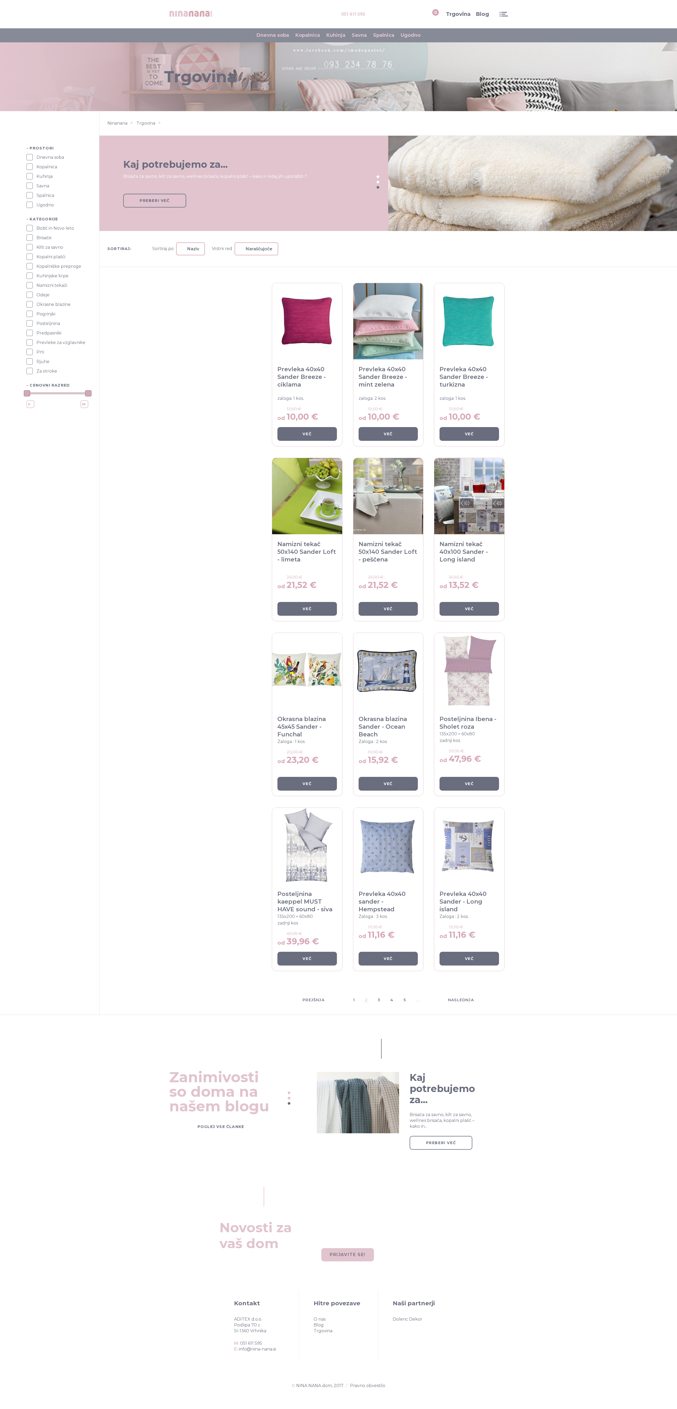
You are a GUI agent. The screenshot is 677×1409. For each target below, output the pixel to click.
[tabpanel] (388, 183)
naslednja (461, 1000)
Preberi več (155, 200)
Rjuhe (42, 361)
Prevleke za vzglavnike (60, 342)
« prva (268, 1000)
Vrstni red (222, 249)
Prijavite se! (347, 1254)
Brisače (44, 237)
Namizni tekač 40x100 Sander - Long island (464, 552)
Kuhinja (335, 35)
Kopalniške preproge (58, 266)
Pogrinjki (45, 313)
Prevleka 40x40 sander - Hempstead (382, 901)
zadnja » (507, 1000)
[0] (430, 14)
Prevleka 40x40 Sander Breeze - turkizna (464, 377)
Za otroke (46, 371)
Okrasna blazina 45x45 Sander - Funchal (301, 726)
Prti (40, 352)
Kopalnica (307, 35)
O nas (320, 1319)
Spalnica (383, 35)
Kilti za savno (49, 247)
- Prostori (40, 148)
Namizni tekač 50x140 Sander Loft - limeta (306, 552)
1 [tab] (378, 176)
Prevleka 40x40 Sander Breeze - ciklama (301, 377)
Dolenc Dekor (407, 1319)
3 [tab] (378, 187)
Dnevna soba (273, 35)
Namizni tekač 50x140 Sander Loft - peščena (388, 552)
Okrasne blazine (53, 304)
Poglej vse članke (221, 1126)
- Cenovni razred (48, 385)
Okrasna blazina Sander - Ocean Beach (383, 726)
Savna (359, 35)
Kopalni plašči (50, 256)
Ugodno (410, 35)
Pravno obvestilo (367, 1385)
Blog (482, 14)
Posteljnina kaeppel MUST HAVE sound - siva (304, 901)
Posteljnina (48, 323)
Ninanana (117, 123)
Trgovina (458, 14)
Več (307, 434)
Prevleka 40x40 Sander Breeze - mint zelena (383, 377)
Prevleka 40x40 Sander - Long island (463, 901)
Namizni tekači (51, 285)
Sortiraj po (163, 249)
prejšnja (313, 1000)
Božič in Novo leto (55, 228)
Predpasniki (48, 333)
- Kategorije (42, 219)
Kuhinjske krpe (52, 275)
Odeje (42, 294)
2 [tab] (378, 182)
